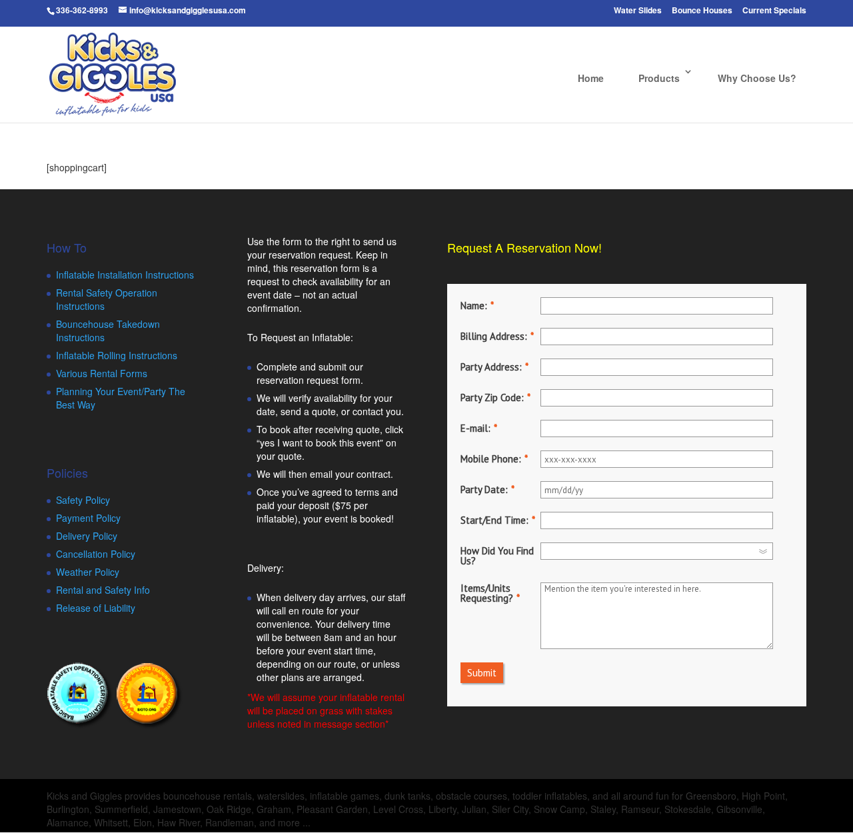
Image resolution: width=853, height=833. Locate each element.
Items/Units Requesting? (486, 593)
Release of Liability (95, 607)
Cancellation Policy (95, 553)
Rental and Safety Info (103, 589)
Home (591, 78)
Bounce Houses (702, 11)
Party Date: (484, 489)
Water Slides (638, 11)
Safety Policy (83, 499)
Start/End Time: (494, 520)
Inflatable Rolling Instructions (116, 355)
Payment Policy (88, 517)
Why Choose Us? (757, 78)
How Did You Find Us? (497, 555)
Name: (473, 305)
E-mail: (475, 428)
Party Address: (491, 367)
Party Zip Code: (492, 397)
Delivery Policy (86, 535)
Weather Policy (87, 571)
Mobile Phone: (490, 458)
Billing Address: (493, 336)
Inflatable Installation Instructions (125, 274)
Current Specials (774, 11)
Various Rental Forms (101, 373)
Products (659, 78)
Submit (481, 672)
